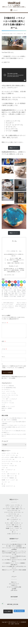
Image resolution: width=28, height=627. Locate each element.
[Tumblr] (12, 285)
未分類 (3, 410)
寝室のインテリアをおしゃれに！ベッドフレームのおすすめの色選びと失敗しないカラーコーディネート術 (14, 427)
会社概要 (14, 588)
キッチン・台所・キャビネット (9, 473)
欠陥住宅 (11, 294)
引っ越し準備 (12, 291)
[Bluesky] (3, 285)
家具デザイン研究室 (12, 287)
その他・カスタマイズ (7, 486)
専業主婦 (19, 290)
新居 (9, 293)
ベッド (3, 404)
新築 (13, 293)
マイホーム (15, 288)
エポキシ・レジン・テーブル (9, 393)
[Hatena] (6, 285)
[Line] (3, 282)
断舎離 (5, 293)
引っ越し (6, 291)
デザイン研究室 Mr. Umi (19, 33)
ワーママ (21, 288)
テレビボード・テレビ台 (8, 402)
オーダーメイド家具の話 (8, 385)
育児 (23, 296)
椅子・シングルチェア (7, 469)
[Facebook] (18, 282)
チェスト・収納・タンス (8, 475)
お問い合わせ (14, 590)
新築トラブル (18, 293)
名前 (4, 341)
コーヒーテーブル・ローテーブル (10, 395)
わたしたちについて (14, 583)
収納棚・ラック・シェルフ (8, 406)
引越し (18, 291)
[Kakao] (9, 285)
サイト (3, 356)
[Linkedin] (15, 285)
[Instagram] (6, 282)
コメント (5, 322)
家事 (15, 290)
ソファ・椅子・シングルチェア (9, 399)
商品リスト (14, 582)
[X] (9, 282)
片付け (16, 294)
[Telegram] (24, 282)
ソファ (3, 467)
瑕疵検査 (6, 296)
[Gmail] (12, 282)
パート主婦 (8, 288)
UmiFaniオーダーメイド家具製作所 (18, 622)
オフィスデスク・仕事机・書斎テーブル (11, 457)
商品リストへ (14, 148)
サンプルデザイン (6, 389)
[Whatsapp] (21, 282)
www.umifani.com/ (9, 274)
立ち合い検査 (12, 296)
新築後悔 (6, 294)
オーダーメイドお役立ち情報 (14, 587)
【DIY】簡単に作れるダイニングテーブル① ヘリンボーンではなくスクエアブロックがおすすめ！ (8, 306)
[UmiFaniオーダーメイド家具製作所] (14, 5)
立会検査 (19, 296)
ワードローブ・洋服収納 (8, 477)
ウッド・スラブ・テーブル (8, 391)
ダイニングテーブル (7, 400)
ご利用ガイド (14, 585)
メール (4, 349)
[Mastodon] (18, 285)
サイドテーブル (5, 397)
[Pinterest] (15, 282)
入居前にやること (8, 290)
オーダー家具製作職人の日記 (9, 387)
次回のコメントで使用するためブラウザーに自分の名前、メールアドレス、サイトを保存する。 (14, 366)
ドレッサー (4, 482)
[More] (21, 285)
